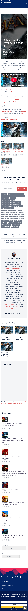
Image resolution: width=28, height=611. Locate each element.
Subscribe (21, 188)
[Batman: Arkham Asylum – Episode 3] (21, 330)
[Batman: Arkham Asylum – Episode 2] (7, 346)
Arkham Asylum (20, 196)
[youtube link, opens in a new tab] (1, 576)
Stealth (4, 222)
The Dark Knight (6, 224)
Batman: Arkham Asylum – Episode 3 (20, 338)
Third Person (15, 224)
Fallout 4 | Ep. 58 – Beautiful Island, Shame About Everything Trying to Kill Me (13, 440)
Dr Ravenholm (13, 214)
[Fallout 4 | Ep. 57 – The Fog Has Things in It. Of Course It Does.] (5, 531)
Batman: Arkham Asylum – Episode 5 (6, 338)
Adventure (5, 196)
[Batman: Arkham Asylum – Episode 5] (7, 330)
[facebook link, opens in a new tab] (17, 576)
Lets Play (11, 216)
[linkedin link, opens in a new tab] (20, 576)
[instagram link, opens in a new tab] (12, 576)
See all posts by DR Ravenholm (14, 313)
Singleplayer (18, 220)
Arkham (12, 196)
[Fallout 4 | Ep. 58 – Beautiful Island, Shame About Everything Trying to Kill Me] (5, 435)
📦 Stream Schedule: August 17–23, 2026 (14, 489)
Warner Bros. (14, 226)
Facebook (22, 102)
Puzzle (21, 218)
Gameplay (4, 216)
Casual (12, 208)
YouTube (14, 94)
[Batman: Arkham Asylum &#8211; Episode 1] (6, 146)
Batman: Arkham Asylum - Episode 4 (11, 202)
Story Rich (11, 222)
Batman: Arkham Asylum (10, 52)
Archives (4, 553)
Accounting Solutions (7, 585)
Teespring (17, 96)
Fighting (21, 214)
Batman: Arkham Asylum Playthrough (12, 206)
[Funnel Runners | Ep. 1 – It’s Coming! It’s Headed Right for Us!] (5, 419)
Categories (5, 545)
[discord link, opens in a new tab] (7, 576)
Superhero (18, 222)
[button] (25, 608)
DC (15, 212)
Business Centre (5, 581)
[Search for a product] (23, 4)
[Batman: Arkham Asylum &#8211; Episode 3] (6, 161)
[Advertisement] (14, 27)
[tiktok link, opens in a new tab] (9, 576)
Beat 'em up (5, 208)
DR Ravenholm (9, 49)
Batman (13, 198)
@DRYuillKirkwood (10, 304)
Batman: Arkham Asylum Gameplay (11, 204)
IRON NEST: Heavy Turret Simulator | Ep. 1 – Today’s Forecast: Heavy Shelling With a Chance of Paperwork (14, 473)
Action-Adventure (19, 194)
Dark (11, 212)
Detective (4, 214)
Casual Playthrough (7, 210)
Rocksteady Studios (7, 220)
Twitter (15, 102)
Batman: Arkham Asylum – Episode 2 (6, 355)
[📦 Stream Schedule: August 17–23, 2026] (5, 485)
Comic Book (18, 210)
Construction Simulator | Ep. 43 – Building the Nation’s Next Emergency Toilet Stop (13, 520)
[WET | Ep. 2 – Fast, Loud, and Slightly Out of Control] (5, 452)
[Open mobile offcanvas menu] (26, 4)
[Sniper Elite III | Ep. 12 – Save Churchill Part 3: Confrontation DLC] (5, 499)
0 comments (6, 54)
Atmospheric (5, 198)
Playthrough (13, 218)
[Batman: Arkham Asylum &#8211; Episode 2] (18, 146)
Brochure (23, 111)
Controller (5, 212)
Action (10, 194)
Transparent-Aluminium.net (6, 2)
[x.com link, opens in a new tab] (15, 576)
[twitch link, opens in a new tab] (4, 576)
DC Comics (21, 212)
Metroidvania (19, 216)
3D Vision (4, 194)
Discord (8, 90)
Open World (5, 218)
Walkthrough (5, 226)
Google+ (17, 306)
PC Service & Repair (6, 588)
